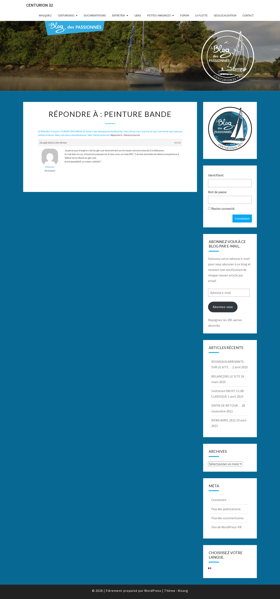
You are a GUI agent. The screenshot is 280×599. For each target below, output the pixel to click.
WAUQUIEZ (45, 15)
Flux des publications (226, 509)
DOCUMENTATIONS (95, 15)
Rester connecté (222, 209)
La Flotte (201, 15)
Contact (248, 15)
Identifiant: (216, 175)
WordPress (152, 591)
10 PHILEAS (44, 131)
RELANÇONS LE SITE (225, 376)
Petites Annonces (159, 15)
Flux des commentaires (227, 518)
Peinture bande (101, 135)
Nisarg (183, 591)
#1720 (177, 142)
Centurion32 (66, 15)
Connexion (242, 218)
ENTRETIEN (118, 15)
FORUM (184, 15)
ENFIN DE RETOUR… (226, 405)
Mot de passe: (217, 192)
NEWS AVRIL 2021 (223, 420)
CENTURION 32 (39, 5)
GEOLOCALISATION (225, 15)
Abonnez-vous (223, 307)
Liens (137, 15)
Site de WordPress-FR (226, 527)
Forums (55, 131)
